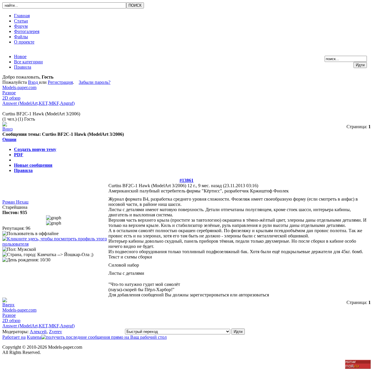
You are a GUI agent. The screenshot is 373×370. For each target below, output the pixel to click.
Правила (23, 170)
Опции (9, 139)
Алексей (38, 331)
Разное (9, 92)
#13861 (186, 180)
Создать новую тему (35, 149)
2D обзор (11, 97)
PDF (18, 154)
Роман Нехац (15, 201)
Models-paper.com (19, 87)
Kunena (34, 337)
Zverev (55, 331)
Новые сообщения (33, 165)
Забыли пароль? (94, 82)
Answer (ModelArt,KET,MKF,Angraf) (38, 103)
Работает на (14, 337)
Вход (33, 82)
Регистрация (60, 82)
